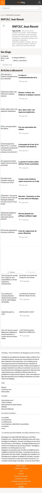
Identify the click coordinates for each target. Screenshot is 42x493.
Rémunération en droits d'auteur (11, 404)
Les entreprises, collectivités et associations (15, 424)
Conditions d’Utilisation (21, 468)
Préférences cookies (21, 479)
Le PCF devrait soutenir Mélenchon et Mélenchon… (27, 331)
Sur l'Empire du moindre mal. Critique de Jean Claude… (28, 276)
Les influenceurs (6, 422)
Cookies (21, 473)
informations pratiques (27, 38)
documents (15, 36)
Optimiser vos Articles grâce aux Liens (13, 448)
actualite (14, 32)
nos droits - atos (29, 42)
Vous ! (3, 428)
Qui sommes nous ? (7, 400)
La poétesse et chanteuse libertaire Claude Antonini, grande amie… (27, 295)
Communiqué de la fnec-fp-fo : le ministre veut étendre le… (28, 146)
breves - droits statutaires (29, 32)
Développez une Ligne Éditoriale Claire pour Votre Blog (18, 437)
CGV (21, 471)
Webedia (4, 407)
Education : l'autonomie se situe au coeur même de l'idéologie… (29, 197)
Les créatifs (5, 417)
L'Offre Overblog (6, 402)
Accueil (2, 15)
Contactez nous (6, 389)
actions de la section (28, 31)
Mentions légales (21, 466)
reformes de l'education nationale (25, 45)
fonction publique (24, 36)
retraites (26, 44)
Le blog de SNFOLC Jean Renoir (23, 58)
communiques (21, 34)
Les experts (5, 426)
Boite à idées (5, 392)
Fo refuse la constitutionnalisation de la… (28, 76)
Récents (12, 272)
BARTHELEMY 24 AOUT (26, 312)
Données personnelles (21, 476)
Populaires (32, 272)
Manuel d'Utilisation (7, 409)
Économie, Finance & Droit (10, 65)
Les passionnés (6, 420)
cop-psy (14, 34)
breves (20, 32)
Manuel (3, 387)
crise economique (31, 34)
